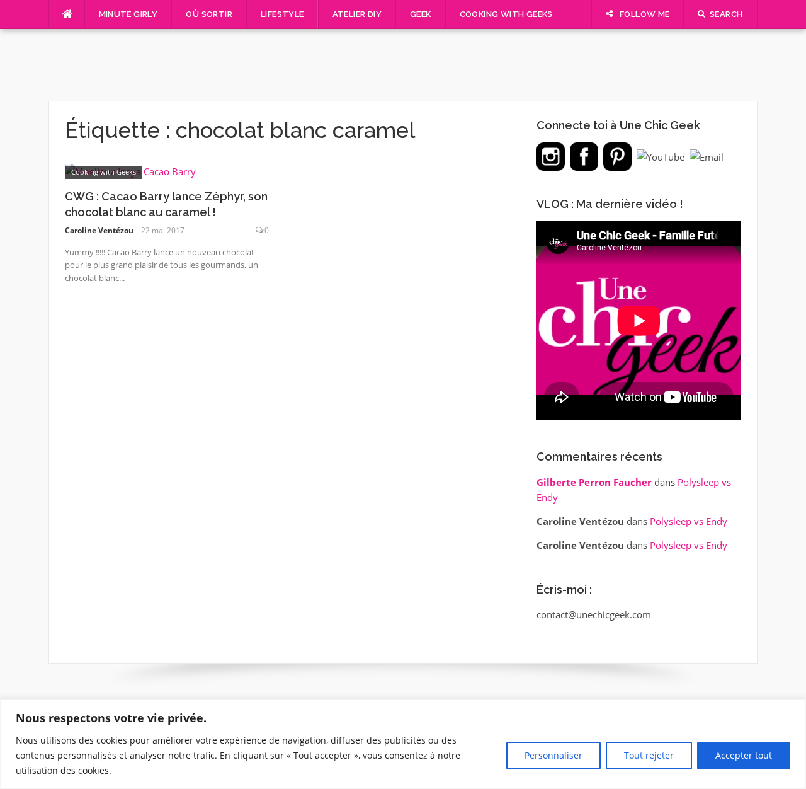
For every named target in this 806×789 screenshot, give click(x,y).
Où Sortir (209, 14)
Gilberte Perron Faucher (594, 482)
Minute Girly (128, 14)
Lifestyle (282, 14)
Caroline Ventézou (99, 230)
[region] (403, 744)
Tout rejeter (649, 755)
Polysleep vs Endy (688, 521)
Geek (420, 14)
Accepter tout (743, 755)
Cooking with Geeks (506, 14)
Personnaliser (553, 755)
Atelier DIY (357, 14)
